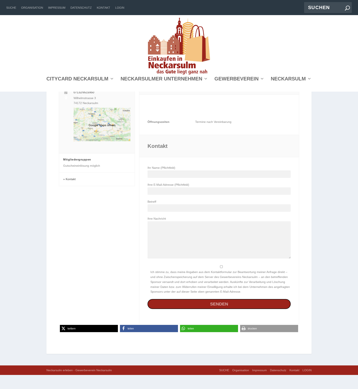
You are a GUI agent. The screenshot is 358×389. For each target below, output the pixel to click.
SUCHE (11, 7)
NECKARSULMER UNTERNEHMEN (161, 79)
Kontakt (103, 7)
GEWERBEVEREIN (236, 79)
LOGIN (119, 7)
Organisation (32, 7)
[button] (89, 328)
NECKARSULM (288, 79)
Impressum (56, 7)
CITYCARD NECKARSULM (77, 79)
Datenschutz (81, 7)
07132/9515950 (84, 92)
